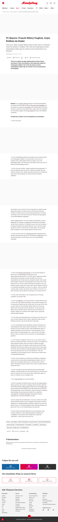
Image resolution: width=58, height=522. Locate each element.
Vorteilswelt (18, 505)
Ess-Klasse (17, 504)
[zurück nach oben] (29, 517)
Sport (17, 8)
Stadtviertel (4, 497)
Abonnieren (31, 499)
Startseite (4, 11)
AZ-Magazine (31, 509)
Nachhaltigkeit (4, 512)
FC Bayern (4, 500)
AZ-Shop (30, 507)
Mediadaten (31, 505)
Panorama (30, 8)
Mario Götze (26, 386)
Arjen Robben (30, 110)
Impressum (45, 495)
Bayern (12, 8)
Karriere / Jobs (31, 497)
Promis (24, 8)
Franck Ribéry (27, 107)
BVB (39, 235)
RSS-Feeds (17, 500)
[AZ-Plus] (3, 3)
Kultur (46, 8)
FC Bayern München (13, 11)
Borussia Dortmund (33, 421)
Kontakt (30, 504)
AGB (43, 497)
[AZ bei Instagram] (48, 509)
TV (36, 8)
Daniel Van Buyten (25, 394)
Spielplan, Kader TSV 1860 (20, 509)
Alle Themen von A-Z (19, 495)
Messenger (18, 499)
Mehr (52, 8)
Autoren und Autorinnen (33, 495)
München (4, 8)
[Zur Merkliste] (51, 3)
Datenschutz (45, 499)
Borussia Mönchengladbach (38, 105)
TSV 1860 (3, 502)
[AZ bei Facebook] (43, 509)
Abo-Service (31, 500)
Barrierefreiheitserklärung (47, 500)
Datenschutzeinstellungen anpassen (49, 504)
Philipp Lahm (43, 386)
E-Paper (30, 502)
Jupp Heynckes (18, 379)
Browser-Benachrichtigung (20, 502)
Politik (41, 8)
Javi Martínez (19, 300)
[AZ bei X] (53, 509)
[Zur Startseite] (29, 4)
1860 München (30, 233)
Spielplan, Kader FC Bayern (20, 507)
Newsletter (17, 497)
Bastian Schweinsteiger (25, 272)
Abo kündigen (45, 502)
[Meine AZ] (54, 3)
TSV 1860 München (24, 427)
